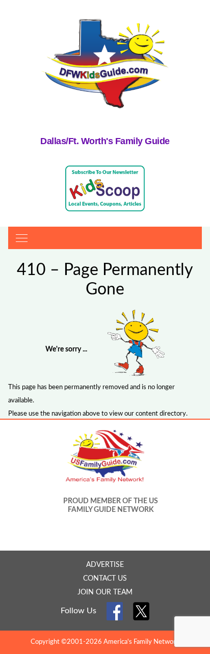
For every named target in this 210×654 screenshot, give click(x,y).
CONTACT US (105, 578)
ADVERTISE (105, 564)
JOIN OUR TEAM (105, 592)
